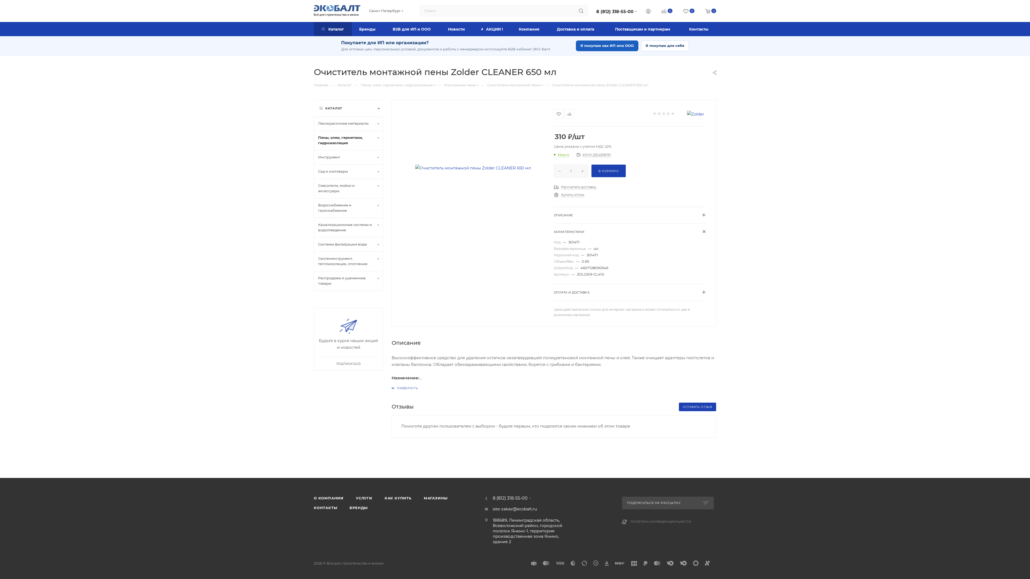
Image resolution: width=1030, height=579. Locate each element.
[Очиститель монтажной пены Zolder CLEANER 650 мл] (473, 167)
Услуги (364, 498)
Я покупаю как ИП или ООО (607, 45)
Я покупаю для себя (665, 45)
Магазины (436, 498)
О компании (329, 498)
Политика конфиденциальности (661, 522)
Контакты (325, 508)
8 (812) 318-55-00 (615, 11)
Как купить (398, 498)
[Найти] (581, 10)
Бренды (359, 508)
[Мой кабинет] (648, 12)
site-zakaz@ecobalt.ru (515, 508)
